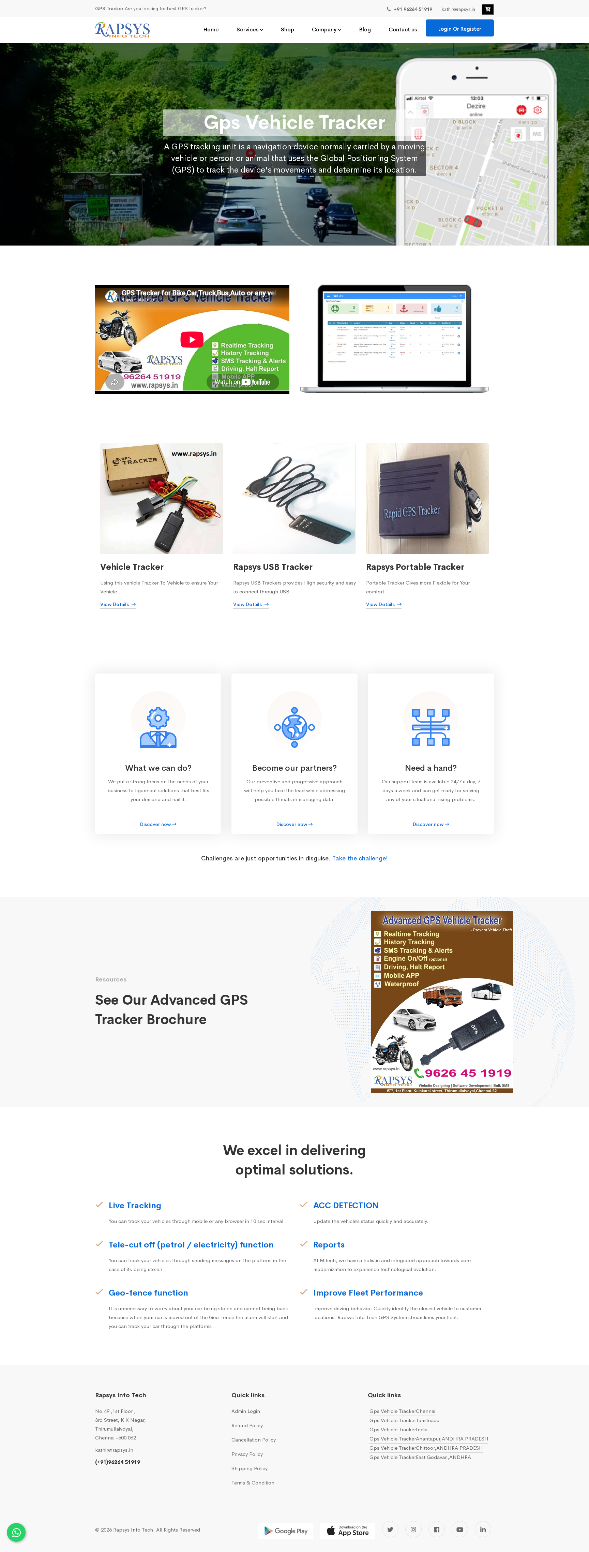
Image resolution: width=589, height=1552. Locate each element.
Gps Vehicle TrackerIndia (398, 1429)
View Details (115, 604)
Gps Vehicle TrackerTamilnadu (404, 1420)
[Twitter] (390, 1529)
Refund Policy (247, 1425)
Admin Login (245, 1411)
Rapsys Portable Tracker (415, 567)
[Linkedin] (483, 1529)
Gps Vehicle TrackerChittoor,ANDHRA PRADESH (426, 1448)
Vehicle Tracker (132, 567)
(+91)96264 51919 (117, 1462)
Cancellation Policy (253, 1439)
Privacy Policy (247, 1454)
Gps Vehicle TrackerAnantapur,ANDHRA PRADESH (428, 1438)
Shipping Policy (249, 1468)
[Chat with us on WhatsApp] (16, 1532)
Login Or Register (459, 29)
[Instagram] (413, 1529)
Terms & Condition (252, 1482)
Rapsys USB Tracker (273, 567)
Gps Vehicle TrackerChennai (402, 1411)
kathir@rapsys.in (114, 1450)
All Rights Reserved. (179, 1529)
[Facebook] (436, 1529)
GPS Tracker (109, 8)
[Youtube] (460, 1529)
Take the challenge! (360, 858)
